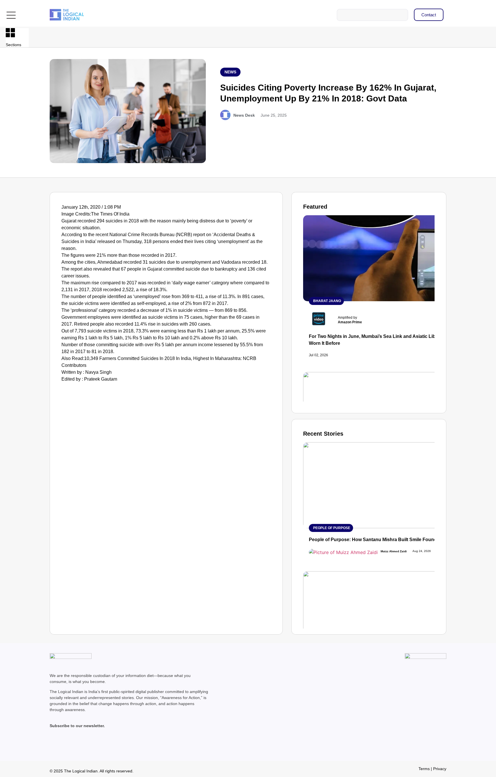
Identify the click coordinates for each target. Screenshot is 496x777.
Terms (424, 768)
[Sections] (10, 32)
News (230, 72)
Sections (13, 44)
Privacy (439, 768)
